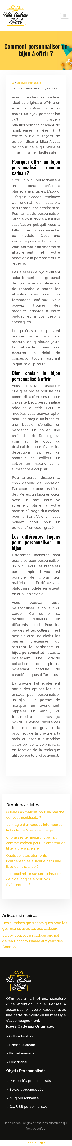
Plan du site (36, 1143)
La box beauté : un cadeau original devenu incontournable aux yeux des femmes (32, 941)
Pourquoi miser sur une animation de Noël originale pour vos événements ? (33, 879)
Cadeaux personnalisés (29, 83)
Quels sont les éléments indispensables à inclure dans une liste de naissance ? (33, 861)
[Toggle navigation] (64, 16)
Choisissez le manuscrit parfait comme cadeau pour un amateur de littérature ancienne (36, 843)
